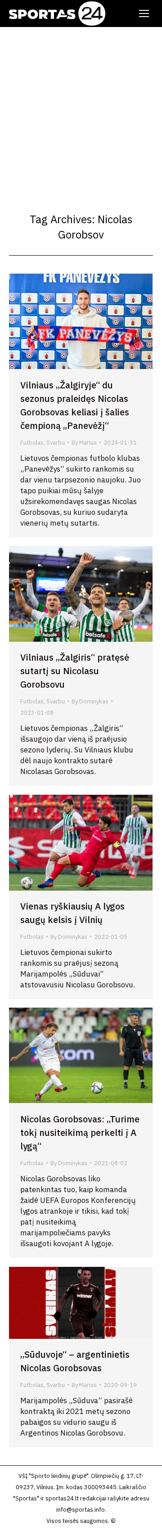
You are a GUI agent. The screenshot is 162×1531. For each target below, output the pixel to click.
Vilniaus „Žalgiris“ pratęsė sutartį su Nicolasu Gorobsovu (74, 670)
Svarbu (55, 442)
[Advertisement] (81, 113)
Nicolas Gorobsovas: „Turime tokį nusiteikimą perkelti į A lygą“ (80, 1132)
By (84, 442)
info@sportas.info (80, 1509)
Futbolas (32, 442)
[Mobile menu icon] (144, 14)
